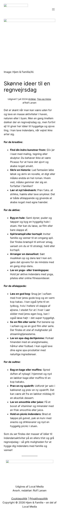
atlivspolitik (41, 498)
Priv (32, 498)
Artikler (32, 99)
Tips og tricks (44, 99)
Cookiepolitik (19, 498)
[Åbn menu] (53, 9)
